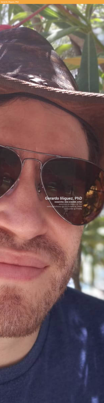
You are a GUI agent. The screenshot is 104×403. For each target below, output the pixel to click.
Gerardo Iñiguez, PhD (10, 2)
